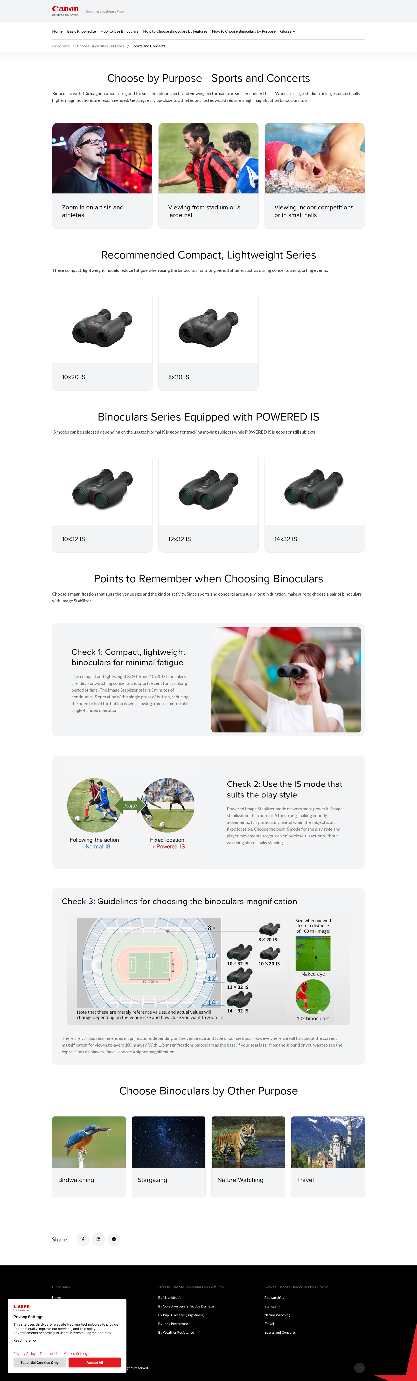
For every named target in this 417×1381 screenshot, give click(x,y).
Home (57, 31)
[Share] (83, 1239)
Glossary (287, 31)
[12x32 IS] (208, 490)
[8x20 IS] (208, 328)
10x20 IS (73, 376)
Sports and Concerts (280, 1332)
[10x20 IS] (102, 328)
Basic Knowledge (81, 31)
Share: (60, 1239)
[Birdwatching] (89, 1142)
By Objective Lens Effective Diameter (186, 1306)
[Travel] (328, 1142)
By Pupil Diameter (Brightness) (181, 1315)
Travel (305, 1179)
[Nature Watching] (248, 1142)
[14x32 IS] (315, 490)
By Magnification (170, 1297)
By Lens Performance (174, 1324)
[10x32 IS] (102, 490)
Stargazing (152, 1179)
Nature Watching (240, 1179)
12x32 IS (179, 538)
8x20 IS (178, 376)
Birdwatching (76, 1179)
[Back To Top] (359, 1368)
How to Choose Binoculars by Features (175, 31)
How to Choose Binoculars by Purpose (244, 31)
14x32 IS (285, 538)
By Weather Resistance (176, 1332)
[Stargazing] (168, 1142)
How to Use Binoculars (119, 31)
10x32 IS (73, 538)
